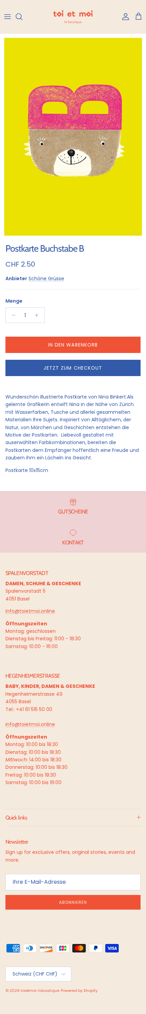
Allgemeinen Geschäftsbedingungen (57, 978)
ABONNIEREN (73, 957)
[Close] (134, 892)
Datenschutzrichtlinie (107, 973)
